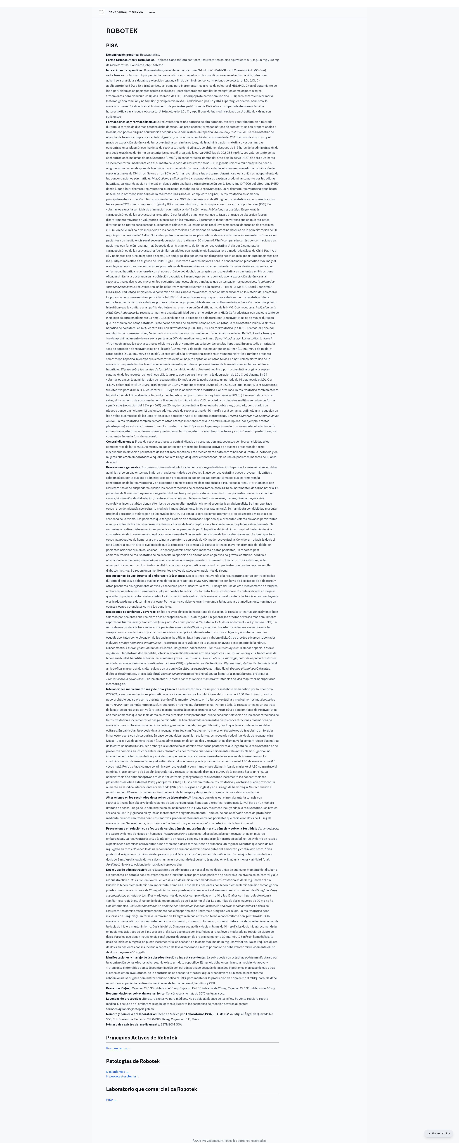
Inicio (152, 12)
